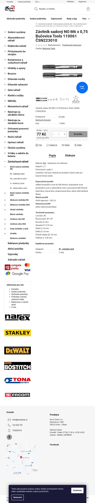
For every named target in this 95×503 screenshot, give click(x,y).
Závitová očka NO (17, 219)
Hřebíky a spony (16, 68)
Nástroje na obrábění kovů (15, 122)
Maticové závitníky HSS (20, 205)
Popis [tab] (52, 155)
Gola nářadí (14, 90)
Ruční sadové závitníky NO (19, 168)
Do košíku (78, 134)
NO (44, 163)
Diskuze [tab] (70, 155)
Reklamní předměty (18, 243)
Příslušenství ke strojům (16, 53)
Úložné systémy (16, 147)
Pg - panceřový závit (18, 179)
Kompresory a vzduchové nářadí (17, 61)
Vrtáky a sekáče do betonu (18, 155)
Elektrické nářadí (17, 46)
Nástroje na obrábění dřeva (16, 113)
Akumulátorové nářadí (16, 39)
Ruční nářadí (15, 136)
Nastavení (17, 497)
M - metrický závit (17, 174)
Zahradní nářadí (16, 259)
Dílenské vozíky (16, 79)
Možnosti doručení (43, 120)
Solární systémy (16, 32)
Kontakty (10, 2)
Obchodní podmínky (19, 294)
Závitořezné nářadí (18, 161)
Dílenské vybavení (18, 84)
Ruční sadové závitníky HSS (19, 194)
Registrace (82, 2)
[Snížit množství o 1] (53, 134)
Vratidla (13, 233)
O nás (13, 307)
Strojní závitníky (16, 209)
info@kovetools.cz (19, 420)
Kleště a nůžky (16, 95)
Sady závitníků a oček (19, 229)
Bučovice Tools (49, 48)
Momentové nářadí (18, 106)
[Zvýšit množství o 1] (64, 134)
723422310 (17, 430)
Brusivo (12, 73)
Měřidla (12, 101)
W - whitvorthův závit (18, 188)
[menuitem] (15, 19)
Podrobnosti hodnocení (71, 45)
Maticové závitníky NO (19, 200)
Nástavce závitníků (18, 238)
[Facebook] (9, 437)
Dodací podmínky (24, 2)
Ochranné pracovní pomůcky (18, 130)
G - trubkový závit (17, 183)
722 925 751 (17, 425)
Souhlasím (77, 490)
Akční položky (15, 248)
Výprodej (13, 254)
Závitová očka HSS (18, 224)
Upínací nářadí (16, 142)
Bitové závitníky (16, 214)
